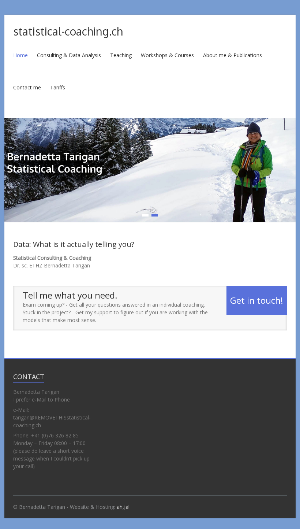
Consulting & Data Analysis (69, 55)
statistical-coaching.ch (68, 31)
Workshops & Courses (167, 55)
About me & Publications (232, 55)
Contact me (27, 87)
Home (20, 55)
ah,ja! (123, 506)
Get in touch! (256, 300)
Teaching (121, 55)
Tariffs (57, 87)
